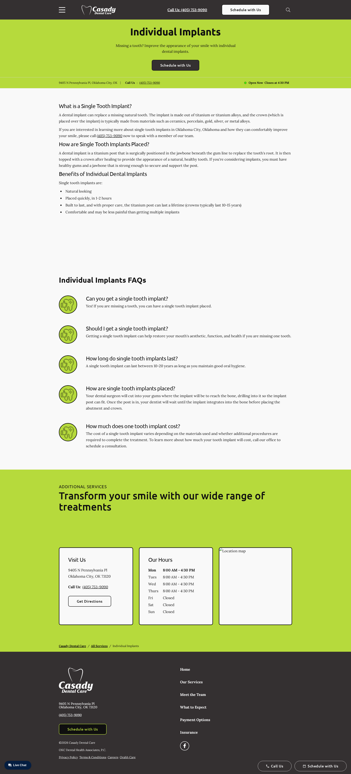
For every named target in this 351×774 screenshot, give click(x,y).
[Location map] (255, 586)
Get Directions (90, 601)
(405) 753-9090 (149, 82)
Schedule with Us (245, 9)
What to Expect (193, 707)
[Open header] (63, 10)
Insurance (189, 732)
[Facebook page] (184, 745)
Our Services (191, 682)
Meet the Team (193, 694)
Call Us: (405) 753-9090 (187, 9)
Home (185, 669)
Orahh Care (128, 757)
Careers (113, 757)
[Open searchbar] (288, 10)
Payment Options (195, 719)
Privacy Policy (68, 757)
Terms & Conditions (92, 757)
